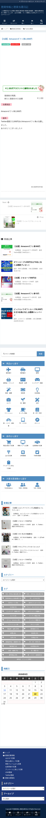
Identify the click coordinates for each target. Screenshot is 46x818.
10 (4, 690)
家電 (37, 373)
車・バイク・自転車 (8, 424)
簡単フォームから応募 (12, 764)
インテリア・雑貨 (37, 383)
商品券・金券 (26, 44)
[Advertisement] (23, 64)
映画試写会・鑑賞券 (13, 642)
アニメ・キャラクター (35, 607)
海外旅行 (8, 373)
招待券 (23, 393)
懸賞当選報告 (15, 44)
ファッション (9, 413)
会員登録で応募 (37, 445)
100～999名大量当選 (13, 594)
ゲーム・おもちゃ (13, 620)
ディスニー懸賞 (34, 620)
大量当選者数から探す (15, 478)
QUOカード (13, 603)
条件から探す (11, 436)
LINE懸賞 (23, 456)
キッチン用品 (23, 413)
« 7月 (3, 704)
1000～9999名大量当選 (34, 594)
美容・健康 (8, 393)
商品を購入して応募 (11, 761)
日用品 (34, 637)
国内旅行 (23, 373)
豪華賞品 (13, 655)
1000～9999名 (23, 488)
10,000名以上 (8, 488)
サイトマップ (41, 1)
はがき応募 (8, 456)
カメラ (9, 403)
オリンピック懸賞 (34, 611)
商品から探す (11, 363)
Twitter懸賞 (29, 29)
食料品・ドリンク (8, 383)
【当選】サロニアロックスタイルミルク (26, 547)
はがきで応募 (9, 758)
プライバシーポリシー (27, 1)
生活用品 (37, 393)
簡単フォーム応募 (23, 445)
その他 (13, 607)
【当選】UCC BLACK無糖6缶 (22, 534)
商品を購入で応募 (8, 445)
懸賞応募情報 (16, 29)
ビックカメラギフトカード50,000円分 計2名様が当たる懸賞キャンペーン (28, 312)
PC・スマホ (22, 423)
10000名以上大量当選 (13, 598)
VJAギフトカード (35, 603)
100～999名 (37, 488)
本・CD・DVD (37, 413)
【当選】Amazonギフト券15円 (26, 293)
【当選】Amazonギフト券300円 (27, 246)
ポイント (37, 423)
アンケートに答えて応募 (8, 467)
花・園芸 (23, 403)
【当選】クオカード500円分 (25, 278)
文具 (37, 403)
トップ (5, 29)
